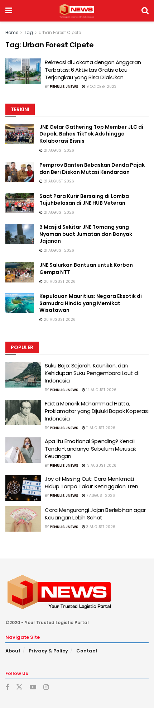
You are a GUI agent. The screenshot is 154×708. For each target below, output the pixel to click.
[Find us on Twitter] (19, 687)
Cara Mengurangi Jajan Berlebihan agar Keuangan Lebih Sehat (95, 513)
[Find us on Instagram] (46, 687)
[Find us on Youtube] (33, 687)
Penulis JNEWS (64, 86)
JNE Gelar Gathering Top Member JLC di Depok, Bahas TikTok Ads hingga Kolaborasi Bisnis (91, 133)
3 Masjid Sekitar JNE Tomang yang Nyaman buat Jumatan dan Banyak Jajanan (85, 233)
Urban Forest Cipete (60, 32)
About (12, 650)
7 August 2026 (100, 495)
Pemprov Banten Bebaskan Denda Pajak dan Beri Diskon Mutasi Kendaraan (92, 168)
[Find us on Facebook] (7, 687)
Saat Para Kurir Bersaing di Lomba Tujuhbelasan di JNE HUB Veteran (84, 200)
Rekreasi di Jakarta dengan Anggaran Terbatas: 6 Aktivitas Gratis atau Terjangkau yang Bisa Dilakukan (93, 69)
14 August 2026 (100, 390)
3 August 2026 (100, 526)
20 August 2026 (59, 281)
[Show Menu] (8, 11)
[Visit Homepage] (76, 11)
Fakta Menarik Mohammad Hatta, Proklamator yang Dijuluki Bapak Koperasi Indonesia (97, 411)
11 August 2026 (100, 428)
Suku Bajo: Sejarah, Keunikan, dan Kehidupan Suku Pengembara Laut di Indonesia (92, 373)
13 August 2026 (100, 465)
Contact (86, 650)
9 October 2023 (100, 86)
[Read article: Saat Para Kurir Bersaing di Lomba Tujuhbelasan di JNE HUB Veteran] (19, 203)
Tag (28, 32)
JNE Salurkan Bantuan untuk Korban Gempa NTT (86, 268)
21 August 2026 (58, 150)
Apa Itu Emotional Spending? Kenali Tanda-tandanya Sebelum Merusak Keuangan (90, 448)
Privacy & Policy (48, 650)
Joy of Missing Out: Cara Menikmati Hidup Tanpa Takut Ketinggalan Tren (91, 482)
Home (11, 32)
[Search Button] (145, 11)
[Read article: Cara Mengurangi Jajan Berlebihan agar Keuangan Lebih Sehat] (23, 519)
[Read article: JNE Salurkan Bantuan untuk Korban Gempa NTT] (19, 272)
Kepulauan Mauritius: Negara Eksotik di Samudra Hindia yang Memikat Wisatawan (90, 303)
